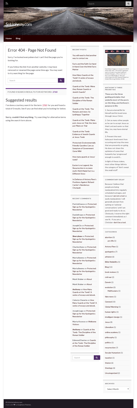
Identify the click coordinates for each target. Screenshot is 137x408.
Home (9, 38)
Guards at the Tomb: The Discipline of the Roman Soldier (83, 100)
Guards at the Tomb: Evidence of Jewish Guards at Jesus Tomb (84, 134)
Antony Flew (110, 246)
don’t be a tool (120, 222)
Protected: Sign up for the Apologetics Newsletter (85, 207)
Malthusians (113, 291)
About (89, 279)
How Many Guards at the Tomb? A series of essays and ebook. (83, 78)
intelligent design (112, 317)
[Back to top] (131, 402)
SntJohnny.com (19, 24)
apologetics (110, 251)
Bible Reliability (111, 262)
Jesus (107, 322)
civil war (108, 277)
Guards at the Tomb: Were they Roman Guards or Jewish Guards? (84, 89)
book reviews (110, 272)
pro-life (111, 241)
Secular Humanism (112, 353)
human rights (110, 312)
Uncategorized (111, 373)
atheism (108, 257)
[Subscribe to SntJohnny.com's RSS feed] (7, 3)
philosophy (109, 337)
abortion (108, 237)
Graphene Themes (24, 405)
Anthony (76, 289)
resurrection (110, 347)
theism (108, 363)
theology (109, 368)
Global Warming (111, 307)
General (108, 302)
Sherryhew (77, 236)
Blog (18, 38)
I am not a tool (118, 196)
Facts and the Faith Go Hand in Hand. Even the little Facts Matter (84, 67)
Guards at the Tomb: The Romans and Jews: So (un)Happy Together (83, 112)
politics (108, 342)
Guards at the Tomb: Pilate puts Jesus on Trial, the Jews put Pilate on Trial (85, 123)
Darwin (108, 282)
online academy (111, 332)
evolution (109, 287)
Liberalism (109, 327)
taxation (108, 358)
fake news (109, 296)
